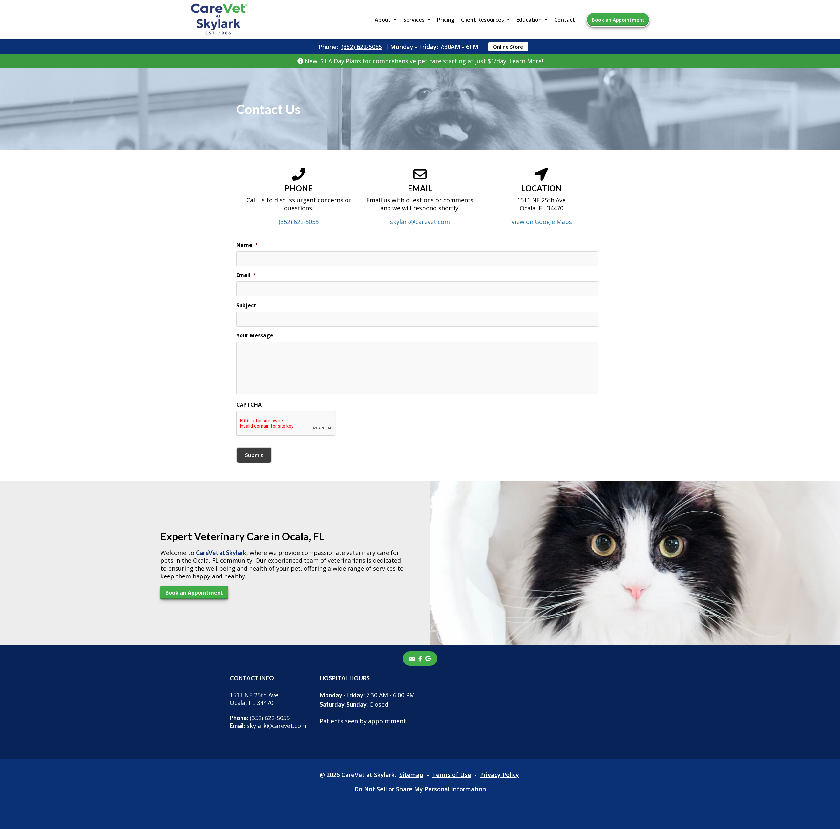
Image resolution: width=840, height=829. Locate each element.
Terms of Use (451, 774)
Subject (246, 305)
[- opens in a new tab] (420, 658)
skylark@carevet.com (420, 222)
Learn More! (526, 61)
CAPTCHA (249, 404)
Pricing (445, 19)
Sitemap (411, 774)
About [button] (383, 19)
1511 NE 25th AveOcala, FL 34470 (254, 699)
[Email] (412, 658)
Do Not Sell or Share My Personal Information (420, 789)
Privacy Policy (499, 774)
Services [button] (414, 19)
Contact (564, 19)
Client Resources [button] (482, 19)
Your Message (254, 335)
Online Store (508, 46)
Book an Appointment (618, 19)
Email (246, 275)
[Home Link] (219, 20)
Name (247, 245)
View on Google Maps (541, 222)
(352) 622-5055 (361, 47)
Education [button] (529, 19)
